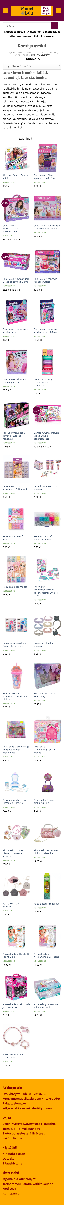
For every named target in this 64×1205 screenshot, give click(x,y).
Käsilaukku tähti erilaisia (12, 905)
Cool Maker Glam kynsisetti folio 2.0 (44, 177)
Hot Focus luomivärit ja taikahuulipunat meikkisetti (16, 749)
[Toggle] (13, 138)
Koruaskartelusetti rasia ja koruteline (16, 1006)
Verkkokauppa (43, 1184)
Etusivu (10, 52)
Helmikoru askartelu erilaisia (45, 487)
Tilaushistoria (12, 1163)
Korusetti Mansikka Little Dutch (13, 1056)
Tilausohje (48, 1123)
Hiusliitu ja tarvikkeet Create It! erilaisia (15, 644)
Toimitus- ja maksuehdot (21, 1128)
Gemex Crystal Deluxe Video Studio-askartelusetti (46, 435)
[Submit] (54, 25)
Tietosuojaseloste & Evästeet (24, 1133)
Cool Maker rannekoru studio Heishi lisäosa (46, 330)
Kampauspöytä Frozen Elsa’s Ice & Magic (15, 801)
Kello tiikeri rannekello (47, 903)
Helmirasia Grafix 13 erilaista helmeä (45, 538)
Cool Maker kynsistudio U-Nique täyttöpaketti (16, 280)
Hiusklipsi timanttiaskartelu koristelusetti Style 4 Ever (46, 591)
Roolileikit (21, 55)
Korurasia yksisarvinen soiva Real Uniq (46, 1006)
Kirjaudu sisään (14, 1153)
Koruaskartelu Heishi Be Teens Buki (16, 955)
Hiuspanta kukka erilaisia (43, 644)
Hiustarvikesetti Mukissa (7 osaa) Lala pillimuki (15, 696)
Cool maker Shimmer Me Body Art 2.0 (15, 381)
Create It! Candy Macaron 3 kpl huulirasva (43, 382)
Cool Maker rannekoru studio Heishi (15, 330)
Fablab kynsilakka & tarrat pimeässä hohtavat (14, 435)
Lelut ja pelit (47, 52)
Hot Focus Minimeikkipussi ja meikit (44, 749)
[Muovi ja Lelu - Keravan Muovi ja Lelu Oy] (32, 10)
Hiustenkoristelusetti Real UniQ (46, 695)
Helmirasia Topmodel (15, 586)
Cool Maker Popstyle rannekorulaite (45, 280)
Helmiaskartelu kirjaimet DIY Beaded (15, 487)
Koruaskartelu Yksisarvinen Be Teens (46, 955)
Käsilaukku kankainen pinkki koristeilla (46, 852)
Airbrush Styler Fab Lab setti (16, 177)
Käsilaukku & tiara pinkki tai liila (44, 801)
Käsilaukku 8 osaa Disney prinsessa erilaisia (13, 853)
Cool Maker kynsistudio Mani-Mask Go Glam (47, 227)
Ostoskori (10, 1158)
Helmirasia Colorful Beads (14, 538)
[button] (5, 11)
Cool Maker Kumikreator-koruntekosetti (11, 228)
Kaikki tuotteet (27, 52)
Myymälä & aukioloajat (19, 1179)
